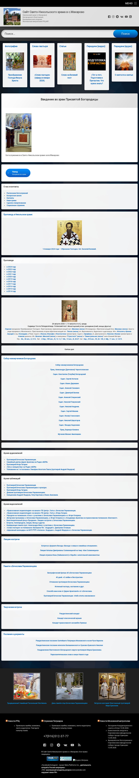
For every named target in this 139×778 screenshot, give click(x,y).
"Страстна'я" (71, 336)
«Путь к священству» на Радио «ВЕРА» (21, 467)
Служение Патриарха (53, 721)
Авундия (10, 334)
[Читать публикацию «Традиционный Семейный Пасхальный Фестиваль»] (27, 686)
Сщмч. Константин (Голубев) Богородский (69, 374)
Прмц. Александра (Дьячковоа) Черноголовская (69, 370)
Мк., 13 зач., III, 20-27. (71, 339)
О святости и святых (124, 75)
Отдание (8, 329)
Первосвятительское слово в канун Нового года (69, 655)
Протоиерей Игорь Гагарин (17, 464)
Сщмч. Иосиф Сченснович (69, 416)
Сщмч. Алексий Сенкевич (69, 388)
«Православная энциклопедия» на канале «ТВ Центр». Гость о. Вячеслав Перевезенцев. (41, 511)
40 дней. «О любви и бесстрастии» (69, 577)
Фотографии (11, 46)
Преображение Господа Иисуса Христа (15, 78)
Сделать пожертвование (16, 203)
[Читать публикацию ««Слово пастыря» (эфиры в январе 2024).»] (42, 61)
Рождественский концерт (69, 614)
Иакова (117, 334)
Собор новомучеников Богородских (20, 358)
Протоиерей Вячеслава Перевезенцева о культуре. (27, 488)
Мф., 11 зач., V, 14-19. (114, 339)
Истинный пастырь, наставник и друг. (69, 587)
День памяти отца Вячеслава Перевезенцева (69, 703)
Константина (61, 334)
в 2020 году (11, 277)
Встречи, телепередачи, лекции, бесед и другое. (26, 523)
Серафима (87, 334)
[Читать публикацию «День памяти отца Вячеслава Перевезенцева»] (70, 686)
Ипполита (121, 331)
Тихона (69, 331)
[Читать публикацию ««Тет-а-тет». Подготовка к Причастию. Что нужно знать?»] (96, 61)
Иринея (128, 331)
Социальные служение (16, 205)
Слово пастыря (40, 46)
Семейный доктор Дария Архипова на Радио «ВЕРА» (27, 462)
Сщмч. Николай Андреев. (69, 407)
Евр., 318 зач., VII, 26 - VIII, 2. (94, 339)
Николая (110, 334)
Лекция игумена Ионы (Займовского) (69, 555)
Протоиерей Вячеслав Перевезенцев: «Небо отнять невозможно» (69, 596)
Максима (75, 329)
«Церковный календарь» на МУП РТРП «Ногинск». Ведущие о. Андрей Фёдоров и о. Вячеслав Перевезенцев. (49, 530)
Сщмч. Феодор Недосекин (69, 425)
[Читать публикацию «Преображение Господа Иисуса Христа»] (15, 61)
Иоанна (43, 334)
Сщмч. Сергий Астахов (69, 379)
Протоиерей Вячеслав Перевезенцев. (21, 460)
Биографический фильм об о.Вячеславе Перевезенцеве (69, 573)
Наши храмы (11, 200)
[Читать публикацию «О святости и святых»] (124, 61)
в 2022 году (11, 272)
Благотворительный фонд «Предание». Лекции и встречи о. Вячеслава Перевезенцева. (41, 520)
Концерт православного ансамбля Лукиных (69, 623)
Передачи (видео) (96, 46)
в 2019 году (11, 279)
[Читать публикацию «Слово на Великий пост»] (69, 61)
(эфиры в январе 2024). (42, 78)
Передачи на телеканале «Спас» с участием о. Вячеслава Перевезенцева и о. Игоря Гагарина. (44, 515)
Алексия (21, 336)
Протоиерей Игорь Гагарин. (17, 490)
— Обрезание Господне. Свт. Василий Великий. (69, 249)
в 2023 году (11, 269)
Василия (38, 336)
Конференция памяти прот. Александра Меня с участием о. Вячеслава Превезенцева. (41, 525)
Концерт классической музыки (69, 618)
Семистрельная (91, 336)
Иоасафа (50, 334)
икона (82, 329)
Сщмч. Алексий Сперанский (69, 397)
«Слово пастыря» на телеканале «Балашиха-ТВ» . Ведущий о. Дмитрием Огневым (39, 528)
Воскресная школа (14, 196)
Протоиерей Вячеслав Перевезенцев (21, 485)
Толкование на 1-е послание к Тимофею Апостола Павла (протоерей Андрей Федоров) (41, 469)
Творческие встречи (13, 607)
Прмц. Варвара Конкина (69, 430)
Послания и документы (14, 634)
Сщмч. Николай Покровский (69, 402)
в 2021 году (11, 274)
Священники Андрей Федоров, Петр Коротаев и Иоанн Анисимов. (32, 495)
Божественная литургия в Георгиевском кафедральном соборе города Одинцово (119, 733)
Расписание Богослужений (17, 193)
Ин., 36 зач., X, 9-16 (28, 339)
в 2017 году (11, 284)
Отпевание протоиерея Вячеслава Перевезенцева (69, 582)
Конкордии (22, 334)
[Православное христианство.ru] (66, 760)
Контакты (10, 198)
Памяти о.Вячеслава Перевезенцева (20, 566)
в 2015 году (11, 289)
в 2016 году (11, 286)
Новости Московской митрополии (115, 721)
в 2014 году (11, 291)
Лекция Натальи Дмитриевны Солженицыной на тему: (69, 550)
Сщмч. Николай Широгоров (69, 420)
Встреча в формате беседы (69, 546)
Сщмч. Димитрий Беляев (69, 393)
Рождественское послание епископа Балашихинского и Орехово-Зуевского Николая (69, 645)
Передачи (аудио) (123, 46)
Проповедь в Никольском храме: (18, 214)
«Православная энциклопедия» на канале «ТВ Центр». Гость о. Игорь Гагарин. (37, 513)
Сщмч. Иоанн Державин (69, 383)
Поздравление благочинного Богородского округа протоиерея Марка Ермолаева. (69, 650)
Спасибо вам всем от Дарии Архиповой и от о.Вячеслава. (69, 591)
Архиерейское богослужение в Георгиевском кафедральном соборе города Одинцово (120, 742)
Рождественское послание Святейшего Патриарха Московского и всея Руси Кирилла (69, 641)
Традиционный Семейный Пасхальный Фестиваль (27, 703)
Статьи (62, 46)
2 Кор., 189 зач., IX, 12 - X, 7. (52, 339)
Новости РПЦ (14, 721)
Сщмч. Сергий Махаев (69, 411)
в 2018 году (11, 281)
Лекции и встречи (12, 539)
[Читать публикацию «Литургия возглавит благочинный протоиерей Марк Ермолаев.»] (112, 686)
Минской (46, 336)
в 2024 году (11, 267)
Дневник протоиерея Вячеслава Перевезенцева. (26, 492)
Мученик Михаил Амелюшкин (69, 434)
